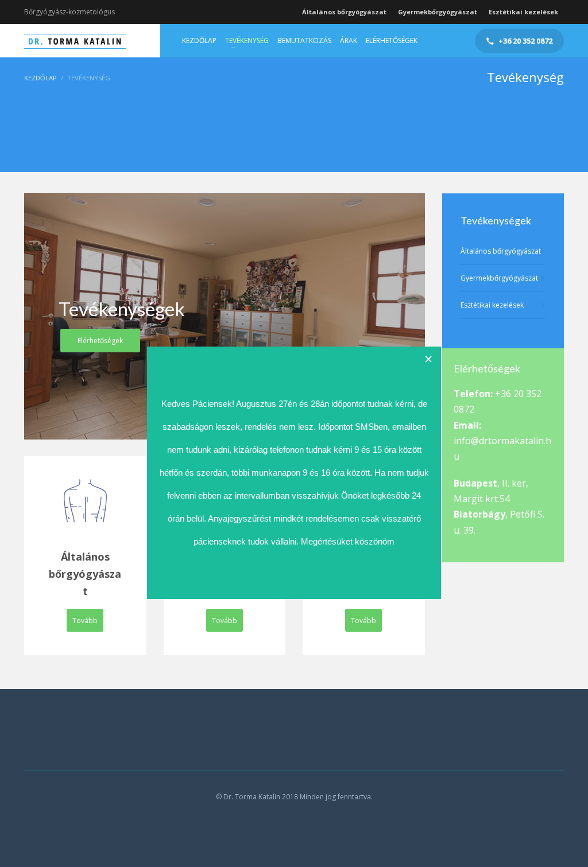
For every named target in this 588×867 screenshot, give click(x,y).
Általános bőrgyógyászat (344, 11)
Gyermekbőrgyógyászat (437, 11)
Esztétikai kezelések (523, 11)
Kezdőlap (40, 77)
